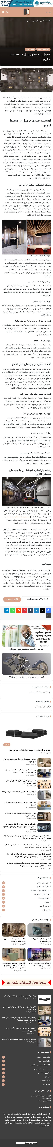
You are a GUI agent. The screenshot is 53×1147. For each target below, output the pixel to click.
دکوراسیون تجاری (33, 21)
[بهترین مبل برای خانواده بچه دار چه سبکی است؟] (44, 805)
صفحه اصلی (44, 21)
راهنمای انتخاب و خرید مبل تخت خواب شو (30, 750)
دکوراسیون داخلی (43, 883)
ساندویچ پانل (47, 1098)
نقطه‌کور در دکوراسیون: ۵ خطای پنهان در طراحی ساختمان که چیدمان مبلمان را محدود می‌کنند (19, 826)
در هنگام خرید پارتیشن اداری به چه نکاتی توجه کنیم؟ (40, 964)
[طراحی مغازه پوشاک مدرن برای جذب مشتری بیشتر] (14, 930)
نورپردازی (46, 910)
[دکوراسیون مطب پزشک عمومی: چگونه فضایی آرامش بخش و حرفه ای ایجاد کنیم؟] (14, 954)
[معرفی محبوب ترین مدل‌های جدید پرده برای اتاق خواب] (44, 762)
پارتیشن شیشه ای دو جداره (18, 517)
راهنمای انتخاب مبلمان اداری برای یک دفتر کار (40, 940)
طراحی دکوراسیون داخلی (43, 707)
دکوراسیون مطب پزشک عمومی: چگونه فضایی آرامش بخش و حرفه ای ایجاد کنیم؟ (14, 965)
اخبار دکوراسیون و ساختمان (40, 890)
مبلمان (47, 902)
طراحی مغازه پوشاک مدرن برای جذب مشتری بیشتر (14, 940)
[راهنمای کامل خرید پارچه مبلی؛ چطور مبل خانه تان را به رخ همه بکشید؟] (44, 773)
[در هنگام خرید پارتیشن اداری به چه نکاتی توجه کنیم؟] (39, 954)
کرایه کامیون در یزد (44, 1101)
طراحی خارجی (45, 906)
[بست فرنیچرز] (26, 12)
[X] (42, 610)
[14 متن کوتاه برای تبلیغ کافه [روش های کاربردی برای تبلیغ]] (44, 784)
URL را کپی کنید (12, 599)
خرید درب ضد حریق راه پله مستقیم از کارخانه (19, 791)
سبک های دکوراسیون (42, 894)
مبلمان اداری (30, 49)
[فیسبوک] (48, 610)
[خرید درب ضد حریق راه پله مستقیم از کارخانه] (44, 795)
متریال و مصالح (44, 898)
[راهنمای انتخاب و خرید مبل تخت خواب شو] (44, 999)
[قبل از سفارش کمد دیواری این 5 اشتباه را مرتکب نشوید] (44, 816)
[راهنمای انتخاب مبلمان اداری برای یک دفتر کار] (39, 930)
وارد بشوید (31, 692)
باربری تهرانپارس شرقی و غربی (41, 1096)
